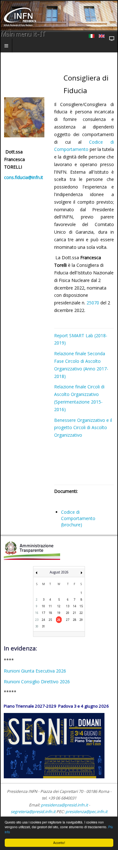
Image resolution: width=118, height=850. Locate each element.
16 (36, 613)
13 (67, 606)
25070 (93, 303)
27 (67, 620)
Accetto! (59, 842)
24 (43, 620)
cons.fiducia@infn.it (23, 177)
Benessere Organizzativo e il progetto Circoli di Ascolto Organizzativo (83, 427)
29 (81, 620)
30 (36, 626)
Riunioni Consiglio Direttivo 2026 (37, 682)
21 (74, 613)
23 (36, 620)
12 (58, 606)
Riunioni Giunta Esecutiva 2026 (35, 671)
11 (50, 606)
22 (81, 613)
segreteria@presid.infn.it (33, 811)
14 (74, 606)
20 (67, 613)
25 (50, 620)
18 (50, 613)
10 (43, 606)
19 (58, 613)
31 (43, 626)
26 (58, 620)
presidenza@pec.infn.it (86, 811)
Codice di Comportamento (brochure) (78, 518)
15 (81, 606)
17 (43, 613)
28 (74, 620)
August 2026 (59, 572)
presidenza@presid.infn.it (64, 805)
